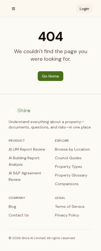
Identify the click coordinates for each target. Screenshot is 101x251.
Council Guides (68, 157)
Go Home (50, 76)
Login (84, 8)
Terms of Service (70, 206)
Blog (12, 206)
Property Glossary (71, 175)
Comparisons (67, 183)
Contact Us (19, 215)
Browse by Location (72, 149)
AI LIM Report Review (27, 149)
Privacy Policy (67, 215)
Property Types (68, 166)
